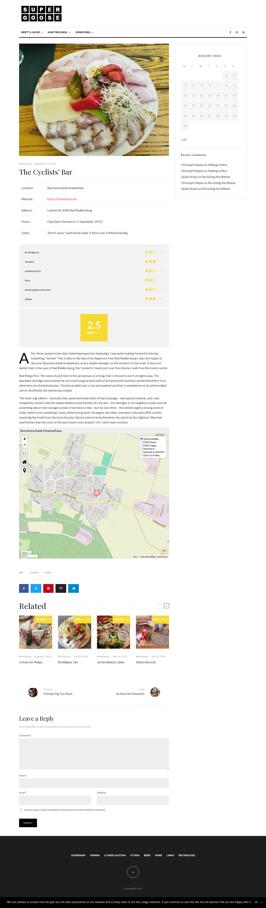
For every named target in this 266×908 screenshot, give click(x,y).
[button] (97, 493)
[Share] (24, 588)
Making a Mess (217, 164)
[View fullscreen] (24, 453)
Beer (147, 855)
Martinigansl (58, 32)
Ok (256, 902)
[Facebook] (230, 32)
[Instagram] (236, 32)
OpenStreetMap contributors (154, 556)
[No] (261, 902)
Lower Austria (115, 855)
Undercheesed (145, 662)
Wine (48, 573)
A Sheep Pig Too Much (58, 691)
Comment (25, 735)
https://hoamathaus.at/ (62, 199)
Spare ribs (83, 32)
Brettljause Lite (68, 662)
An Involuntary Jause (111, 662)
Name (23, 775)
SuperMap (78, 855)
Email (22, 792)
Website (101, 792)
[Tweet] (36, 588)
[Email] (60, 588)
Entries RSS (187, 855)
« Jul (183, 139)
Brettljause (30, 32)
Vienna (95, 855)
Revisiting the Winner (216, 177)
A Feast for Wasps (30, 662)
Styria (35, 573)
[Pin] (48, 588)
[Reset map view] (24, 462)
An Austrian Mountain (130, 691)
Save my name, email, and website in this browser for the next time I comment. (64, 809)
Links (170, 855)
